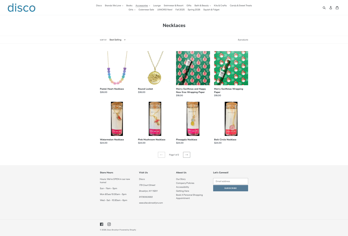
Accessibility (182, 187)
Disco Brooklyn (113, 230)
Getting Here (182, 191)
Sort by (103, 40)
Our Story (181, 179)
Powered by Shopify (127, 230)
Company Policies (185, 183)
